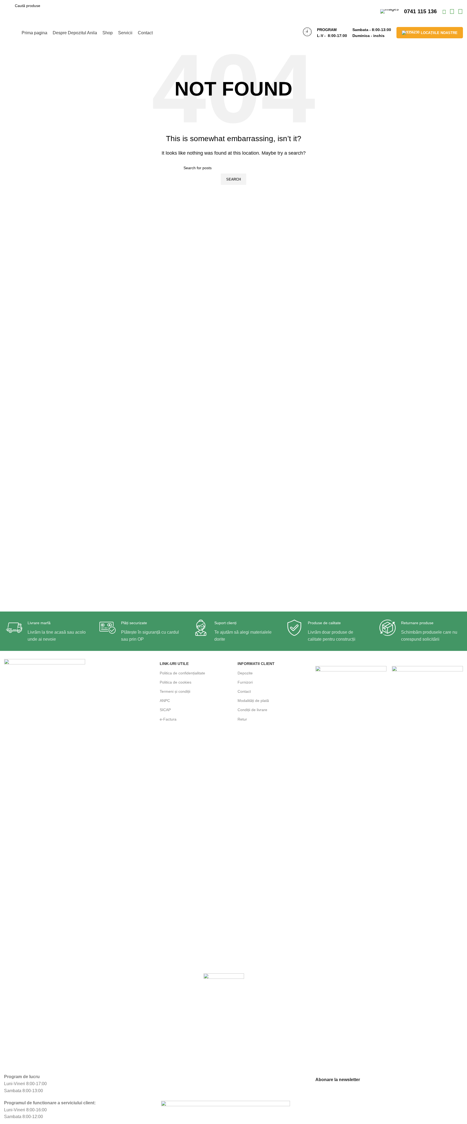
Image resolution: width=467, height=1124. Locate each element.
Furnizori (245, 682)
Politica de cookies (175, 682)
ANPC (165, 700)
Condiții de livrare (252, 710)
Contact (244, 691)
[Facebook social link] (444, 12)
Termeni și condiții (175, 691)
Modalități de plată (253, 700)
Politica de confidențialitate (182, 673)
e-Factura (168, 719)
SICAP (165, 710)
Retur (242, 719)
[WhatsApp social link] (452, 12)
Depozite (245, 673)
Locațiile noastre (439, 33)
